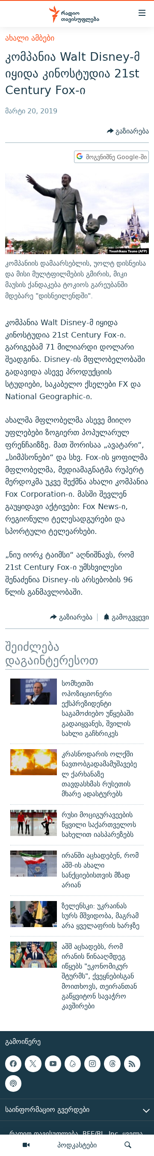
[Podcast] (13, 1083)
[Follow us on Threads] (112, 1063)
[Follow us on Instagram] (92, 1063)
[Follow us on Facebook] (13, 1063)
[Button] (128, 131)
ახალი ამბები (29, 37)
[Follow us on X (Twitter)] (33, 1063)
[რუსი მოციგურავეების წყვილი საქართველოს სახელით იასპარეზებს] (33, 823)
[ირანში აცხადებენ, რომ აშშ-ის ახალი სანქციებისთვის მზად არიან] (33, 864)
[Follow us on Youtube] (53, 1063)
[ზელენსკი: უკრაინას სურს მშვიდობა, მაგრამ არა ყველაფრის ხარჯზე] (33, 914)
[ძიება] (128, 1145)
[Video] (26, 1145)
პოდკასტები (77, 1145)
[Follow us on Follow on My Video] (73, 1063)
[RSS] (132, 1063)
